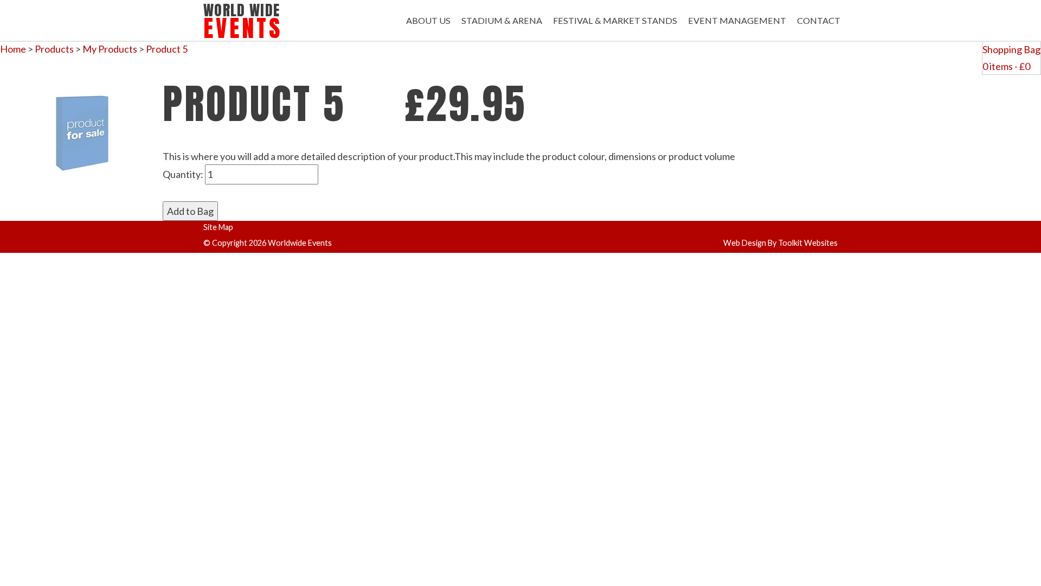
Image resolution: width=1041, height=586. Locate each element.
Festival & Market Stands (615, 20)
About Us (428, 20)
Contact (818, 20)
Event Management (737, 20)
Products (54, 49)
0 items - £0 (1006, 66)
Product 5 (167, 49)
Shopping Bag (1011, 49)
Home (13, 49)
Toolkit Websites (808, 242)
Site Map (218, 227)
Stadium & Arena (501, 20)
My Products (109, 49)
